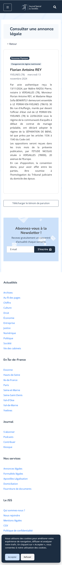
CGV (5, 525)
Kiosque (7, 447)
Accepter (12, 557)
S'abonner (9, 432)
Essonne (8, 369)
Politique (8, 338)
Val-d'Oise (8, 400)
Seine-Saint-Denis (12, 395)
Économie (8, 318)
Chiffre (7, 302)
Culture (7, 307)
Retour (13, 44)
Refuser (27, 557)
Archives (8, 292)
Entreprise (9, 323)
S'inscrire (43, 249)
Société (7, 343)
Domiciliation (10, 483)
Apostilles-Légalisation (15, 478)
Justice (7, 328)
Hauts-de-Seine (11, 374)
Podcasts (8, 437)
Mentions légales (12, 520)
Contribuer (9, 442)
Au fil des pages (11, 297)
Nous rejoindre (11, 515)
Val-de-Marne (10, 405)
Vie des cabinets (12, 348)
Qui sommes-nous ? (14, 510)
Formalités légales (13, 473)
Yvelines (7, 410)
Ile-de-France (10, 380)
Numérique (9, 333)
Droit (6, 313)
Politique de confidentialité (18, 530)
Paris (6, 385)
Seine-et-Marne (11, 390)
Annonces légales (12, 468)
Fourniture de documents (17, 488)
